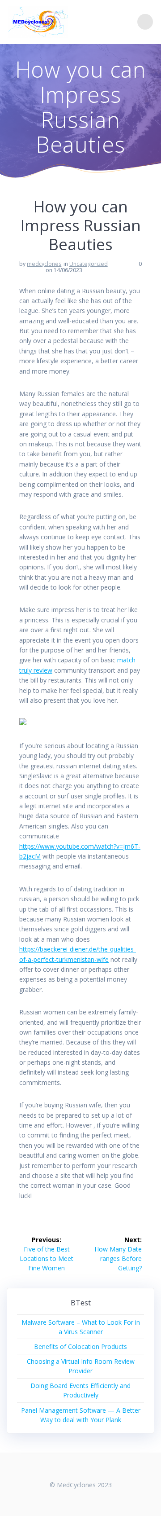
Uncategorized (88, 264)
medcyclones (44, 264)
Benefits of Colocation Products (80, 1346)
